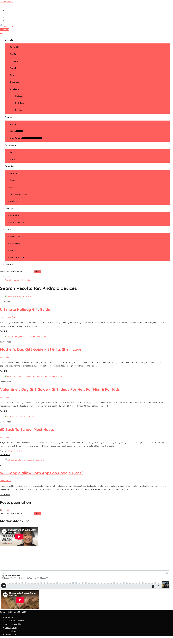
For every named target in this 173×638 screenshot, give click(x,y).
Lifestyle (9, 40)
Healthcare (15, 243)
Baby (12, 180)
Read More (5, 331)
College (13, 201)
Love (12, 152)
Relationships (11, 145)
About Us (9, 617)
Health (8, 229)
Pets (12, 75)
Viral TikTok (15, 215)
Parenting (9, 166)
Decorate (14, 82)
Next (8, 510)
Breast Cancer (16, 236)
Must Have (10, 208)
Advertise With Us (13, 624)
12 (25, 451)
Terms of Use (11, 631)
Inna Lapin (4, 357)
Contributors (10, 634)
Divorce (13, 159)
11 (23, 451)
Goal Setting (26, 138)
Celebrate (14, 89)
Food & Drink (16, 47)
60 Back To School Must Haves (27, 429)
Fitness (13, 250)
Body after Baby (18, 257)
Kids (12, 187)
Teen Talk (9, 264)
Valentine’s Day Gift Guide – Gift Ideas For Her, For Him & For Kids (60, 389)
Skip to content (6, 2)
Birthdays (19, 103)
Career (13, 124)
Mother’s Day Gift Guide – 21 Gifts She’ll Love (40, 349)
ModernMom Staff (8, 317)
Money (16, 131)
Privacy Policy (11, 627)
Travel (13, 68)
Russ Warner (5, 480)
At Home (14, 61)
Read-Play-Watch (18, 222)
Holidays (19, 96)
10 (21, 451)
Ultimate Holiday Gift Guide (25, 309)
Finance (8, 117)
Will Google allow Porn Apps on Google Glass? (41, 472)
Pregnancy (15, 173)
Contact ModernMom (14, 621)
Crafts (13, 54)
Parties (18, 110)
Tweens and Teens (18, 194)
